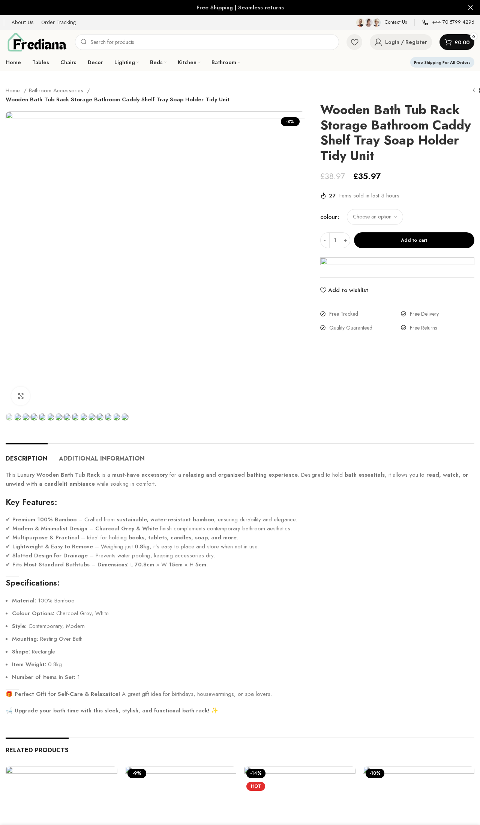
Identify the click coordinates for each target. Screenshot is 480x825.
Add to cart (414, 240)
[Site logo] (37, 41)
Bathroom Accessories (57, 90)
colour (328, 217)
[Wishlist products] (354, 42)
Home (14, 90)
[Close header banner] (470, 7)
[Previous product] (474, 91)
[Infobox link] (381, 22)
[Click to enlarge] (20, 396)
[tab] (27, 455)
